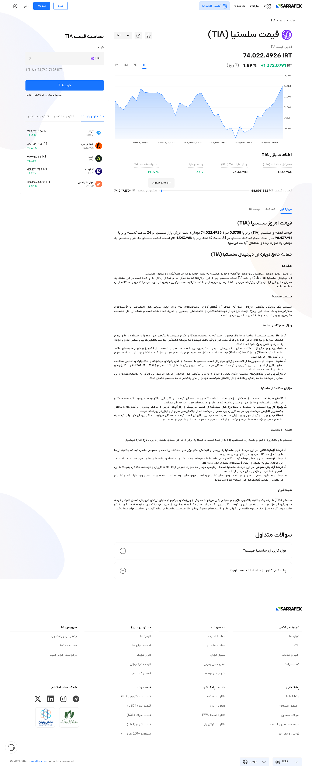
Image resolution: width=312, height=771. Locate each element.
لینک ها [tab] (254, 209)
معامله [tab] (270, 209)
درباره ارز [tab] (286, 209)
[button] (148, 35)
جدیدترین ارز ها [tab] (92, 116)
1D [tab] (144, 65)
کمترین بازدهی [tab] (38, 116)
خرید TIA (64, 85)
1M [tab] (125, 65)
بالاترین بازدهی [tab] (65, 116)
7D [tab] (135, 65)
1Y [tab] (116, 65)
